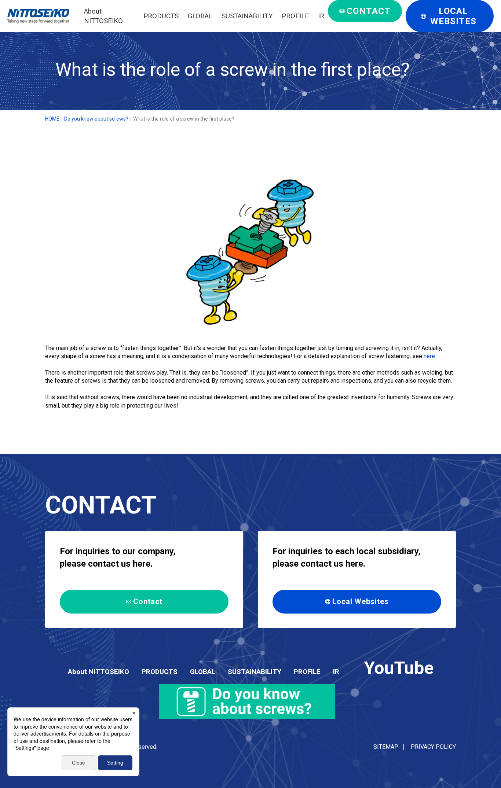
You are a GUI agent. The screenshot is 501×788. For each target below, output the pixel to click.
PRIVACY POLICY (433, 746)
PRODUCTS (161, 16)
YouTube (399, 668)
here (428, 356)
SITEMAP (385, 746)
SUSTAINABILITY (247, 16)
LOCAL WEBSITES (453, 16)
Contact (147, 601)
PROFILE (295, 16)
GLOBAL (200, 16)
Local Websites (360, 601)
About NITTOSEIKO (98, 672)
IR (321, 16)
